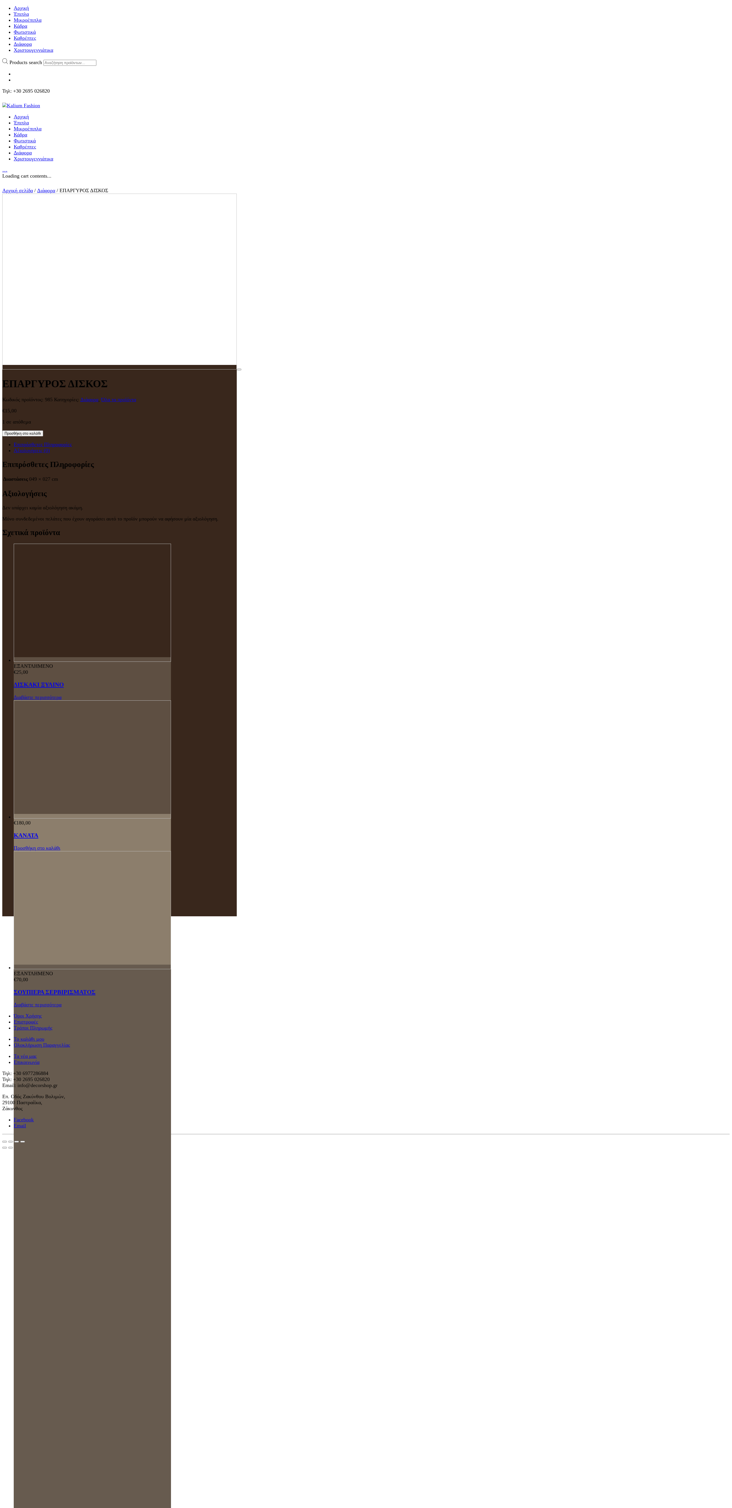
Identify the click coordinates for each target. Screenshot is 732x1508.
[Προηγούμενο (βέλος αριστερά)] (4, 1148)
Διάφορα (46, 190)
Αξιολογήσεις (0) (32, 450)
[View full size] (239, 369)
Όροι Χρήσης (28, 1016)
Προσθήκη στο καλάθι (23, 433)
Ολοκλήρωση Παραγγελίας (42, 1045)
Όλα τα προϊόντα (118, 399)
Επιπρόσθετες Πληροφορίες (43, 444)
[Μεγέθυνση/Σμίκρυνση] (22, 1142)
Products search (25, 62)
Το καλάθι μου (29, 1039)
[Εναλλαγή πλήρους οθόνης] (16, 1142)
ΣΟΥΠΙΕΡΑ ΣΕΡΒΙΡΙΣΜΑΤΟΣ (55, 992)
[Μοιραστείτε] (10, 1142)
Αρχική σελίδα (17, 190)
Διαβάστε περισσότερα (37, 697)
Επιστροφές (26, 1022)
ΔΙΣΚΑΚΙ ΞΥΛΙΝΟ (39, 684)
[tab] (372, 445)
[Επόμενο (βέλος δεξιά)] (10, 1148)
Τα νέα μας (25, 1056)
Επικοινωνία (26, 1062)
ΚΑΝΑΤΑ (26, 835)
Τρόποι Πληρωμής (33, 1028)
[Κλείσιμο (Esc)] (4, 1142)
